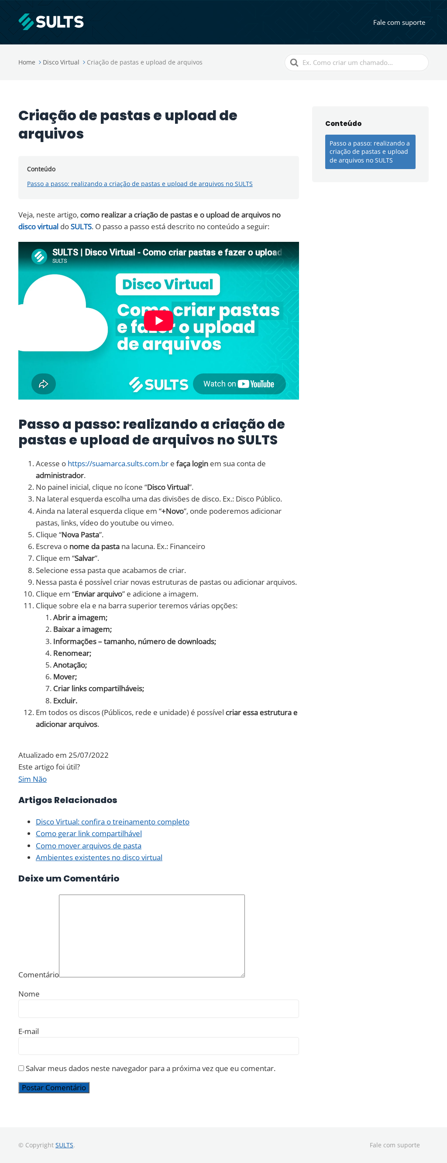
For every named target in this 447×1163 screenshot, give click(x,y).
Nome (29, 994)
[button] (25, 779)
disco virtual (38, 226)
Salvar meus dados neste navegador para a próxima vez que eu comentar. (150, 1068)
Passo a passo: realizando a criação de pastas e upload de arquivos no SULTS (140, 184)
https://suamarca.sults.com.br (118, 463)
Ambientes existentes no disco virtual (99, 857)
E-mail (28, 1031)
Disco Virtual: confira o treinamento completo (112, 822)
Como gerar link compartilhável (89, 833)
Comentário (38, 975)
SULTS (81, 226)
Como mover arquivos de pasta (88, 846)
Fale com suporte (399, 22)
